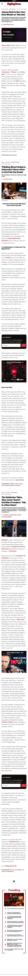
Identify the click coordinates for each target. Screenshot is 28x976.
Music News (12, 9)
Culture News (13, 492)
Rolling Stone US (10, 866)
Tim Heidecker (10, 871)
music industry (6, 485)
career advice (19, 483)
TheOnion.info (14, 841)
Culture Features (14, 162)
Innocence (5, 72)
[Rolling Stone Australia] (14, 4)
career (8, 257)
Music (6, 9)
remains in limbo (7, 722)
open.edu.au (20, 480)
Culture (7, 162)
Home (3, 9)
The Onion (12, 551)
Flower (13, 72)
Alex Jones (20, 619)
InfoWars (5, 540)
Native (12, 485)
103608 (12, 483)
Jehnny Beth (6, 45)
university (17, 485)
